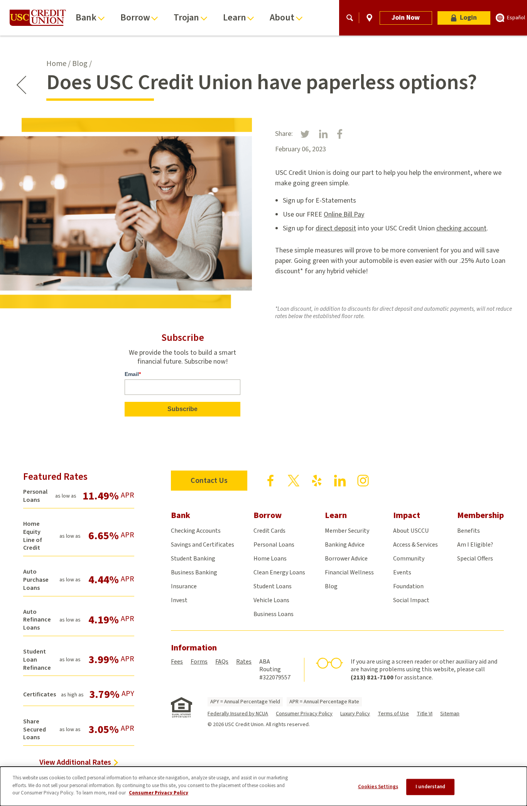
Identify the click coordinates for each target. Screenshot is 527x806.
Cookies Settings (378, 786)
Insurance (184, 586)
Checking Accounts (196, 531)
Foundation (408, 586)
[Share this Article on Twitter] (305, 133)
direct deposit (336, 228)
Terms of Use (393, 714)
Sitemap (449, 714)
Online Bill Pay (344, 214)
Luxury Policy (355, 714)
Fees (177, 661)
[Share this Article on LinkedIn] (323, 134)
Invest (179, 600)
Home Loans (270, 558)
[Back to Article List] (21, 85)
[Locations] (369, 18)
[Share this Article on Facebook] (339, 134)
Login (468, 17)
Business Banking (194, 572)
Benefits (468, 531)
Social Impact (411, 600)
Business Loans (273, 614)
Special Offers (475, 558)
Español (516, 18)
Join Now (406, 17)
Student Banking (193, 558)
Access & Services (415, 544)
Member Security (347, 531)
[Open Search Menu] (350, 17)
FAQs (221, 661)
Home (56, 63)
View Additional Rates (75, 762)
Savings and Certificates (202, 544)
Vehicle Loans (271, 600)
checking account (461, 228)
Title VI (424, 714)
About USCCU (411, 531)
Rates (244, 661)
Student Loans (272, 586)
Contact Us (209, 480)
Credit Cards (269, 531)
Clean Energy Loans (279, 572)
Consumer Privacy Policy (304, 714)
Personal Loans (273, 544)
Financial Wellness (349, 572)
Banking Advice (345, 544)
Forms (199, 661)
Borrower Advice (346, 558)
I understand (431, 786)
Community (408, 558)
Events (402, 572)
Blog (80, 63)
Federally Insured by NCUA (238, 714)
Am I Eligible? (475, 544)
